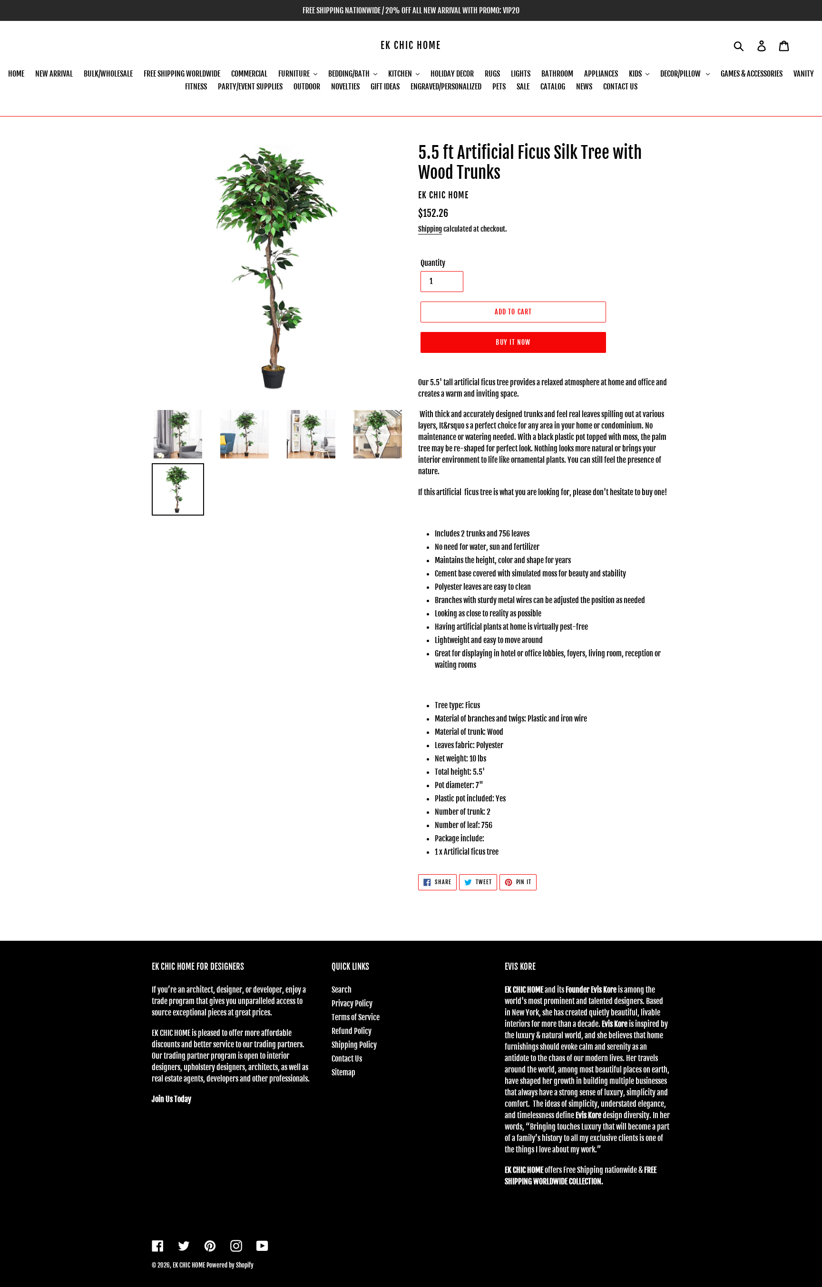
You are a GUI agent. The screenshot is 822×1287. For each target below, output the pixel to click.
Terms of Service (356, 1017)
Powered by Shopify (230, 1265)
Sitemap (343, 1072)
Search (342, 989)
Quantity (433, 263)
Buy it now (513, 342)
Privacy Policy (352, 1003)
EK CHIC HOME (411, 45)
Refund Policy (352, 1031)
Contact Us (347, 1058)
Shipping (430, 229)
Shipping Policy (354, 1045)
